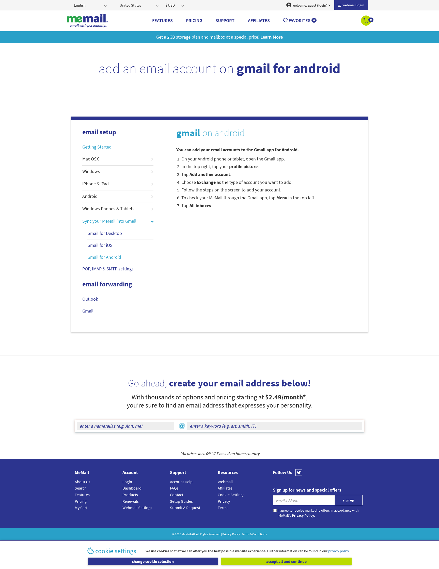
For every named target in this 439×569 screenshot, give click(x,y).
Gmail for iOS (100, 245)
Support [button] (224, 20)
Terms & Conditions (254, 534)
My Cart (81, 507)
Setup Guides (181, 501)
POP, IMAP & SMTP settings (108, 269)
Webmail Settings (137, 507)
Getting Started (97, 147)
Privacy (224, 501)
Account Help (181, 481)
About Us (82, 481)
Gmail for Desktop (104, 233)
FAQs (174, 488)
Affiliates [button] (259, 20)
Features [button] (162, 20)
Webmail (225, 481)
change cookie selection (153, 561)
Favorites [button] (301, 20)
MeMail (186, 534)
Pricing (81, 501)
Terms (223, 507)
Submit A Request (185, 507)
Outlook (90, 299)
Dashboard (132, 488)
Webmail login (353, 5)
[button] (366, 21)
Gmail (87, 311)
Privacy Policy (231, 534)
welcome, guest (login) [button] (309, 5)
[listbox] (91, 5)
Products (130, 494)
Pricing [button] (194, 20)
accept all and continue (286, 561)
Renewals (130, 501)
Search (81, 488)
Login (127, 481)
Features (82, 494)
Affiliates (225, 488)
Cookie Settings (231, 494)
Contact (176, 494)
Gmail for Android (104, 257)
